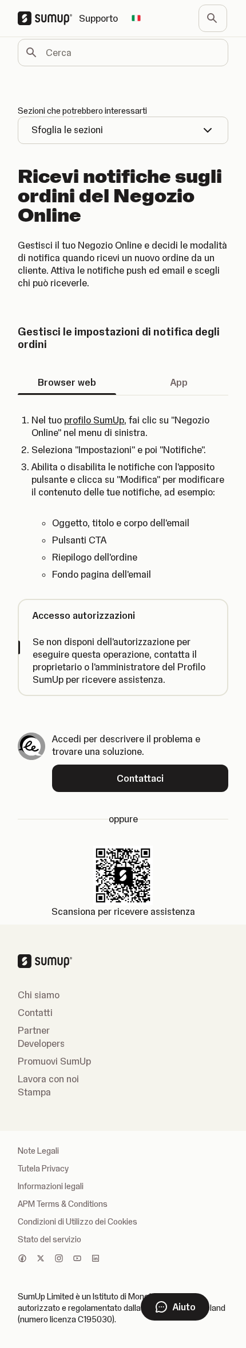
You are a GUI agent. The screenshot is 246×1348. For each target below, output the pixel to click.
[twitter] (40, 1259)
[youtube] (77, 1259)
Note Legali (38, 1151)
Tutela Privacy (43, 1168)
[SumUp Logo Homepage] (48, 18)
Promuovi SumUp (54, 1061)
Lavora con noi (48, 1079)
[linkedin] (95, 1259)
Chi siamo (38, 995)
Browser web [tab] (67, 382)
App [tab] (179, 382)
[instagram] (59, 1259)
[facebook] (22, 1259)
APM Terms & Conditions (63, 1204)
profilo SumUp (94, 420)
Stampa (34, 1092)
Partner (34, 1030)
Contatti (35, 1012)
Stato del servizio (49, 1239)
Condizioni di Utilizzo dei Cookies (77, 1222)
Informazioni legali (51, 1186)
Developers (41, 1043)
